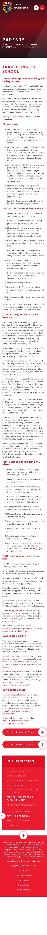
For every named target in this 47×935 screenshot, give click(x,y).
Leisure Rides (8, 718)
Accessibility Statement (23, 875)
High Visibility (23, 880)
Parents (18, 44)
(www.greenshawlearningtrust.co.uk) (28, 857)
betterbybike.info (10, 621)
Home (5, 44)
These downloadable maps (13, 695)
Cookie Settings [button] (23, 890)
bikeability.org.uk (36, 548)
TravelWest (7, 564)
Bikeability (6, 588)
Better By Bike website (16, 610)
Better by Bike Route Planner (14, 656)
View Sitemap (23, 870)
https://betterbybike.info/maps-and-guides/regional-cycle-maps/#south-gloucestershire (17, 711)
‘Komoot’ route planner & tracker (16, 671)
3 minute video (15, 436)
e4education (34, 861)
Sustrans (6, 578)
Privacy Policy (23, 885)
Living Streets (8, 571)
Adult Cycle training (18, 600)
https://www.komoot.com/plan (15, 685)
